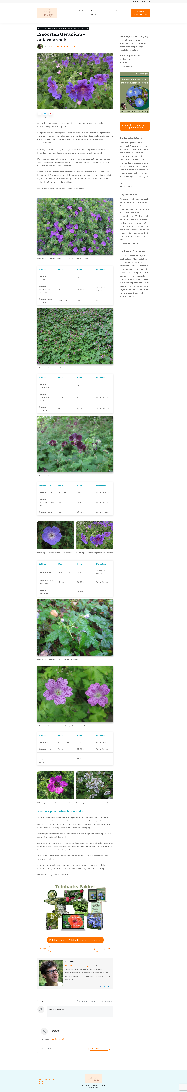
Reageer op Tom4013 (99, 1049)
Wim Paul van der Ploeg (64, 46)
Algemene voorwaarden (46, 1079)
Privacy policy (43, 1081)
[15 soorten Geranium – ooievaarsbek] (75, 81)
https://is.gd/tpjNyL (58, 1039)
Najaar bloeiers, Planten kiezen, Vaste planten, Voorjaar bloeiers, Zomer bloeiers (63, 28)
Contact (41, 1083)
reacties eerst (106, 1001)
